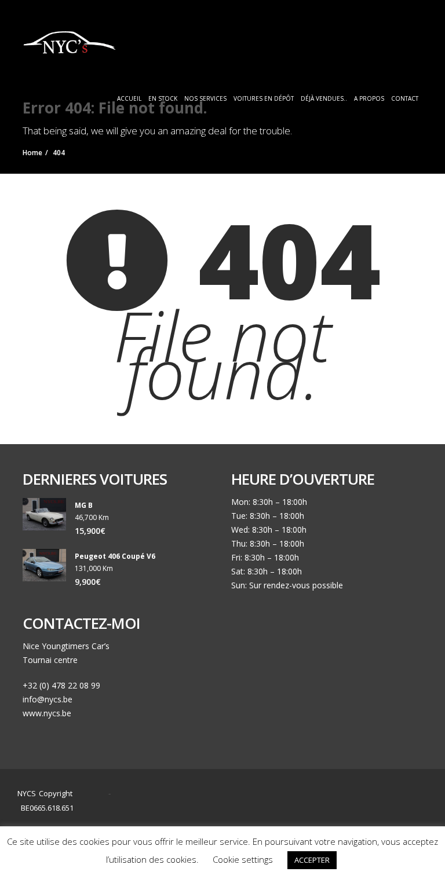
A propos (369, 98)
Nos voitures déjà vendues (217, 818)
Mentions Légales (304, 818)
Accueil (129, 98)
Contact (404, 98)
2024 (93, 793)
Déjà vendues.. (324, 98)
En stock (162, 98)
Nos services (205, 98)
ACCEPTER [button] (312, 860)
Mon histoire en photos (209, 804)
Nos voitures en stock (298, 804)
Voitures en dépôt (264, 98)
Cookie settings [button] (243, 859)
